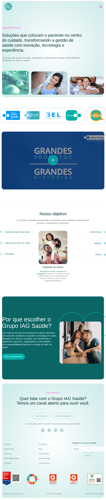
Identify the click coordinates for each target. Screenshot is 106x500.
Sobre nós (8, 454)
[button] (101, 7)
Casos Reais (9, 449)
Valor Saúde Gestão (11, 458)
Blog (40, 449)
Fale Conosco (44, 454)
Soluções (7, 444)
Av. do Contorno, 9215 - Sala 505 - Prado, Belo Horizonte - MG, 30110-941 (53, 424)
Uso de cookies (44, 458)
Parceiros (7, 463)
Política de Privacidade (54, 494)
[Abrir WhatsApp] (101, 495)
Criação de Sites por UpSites (94, 494)
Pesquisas (43, 444)
